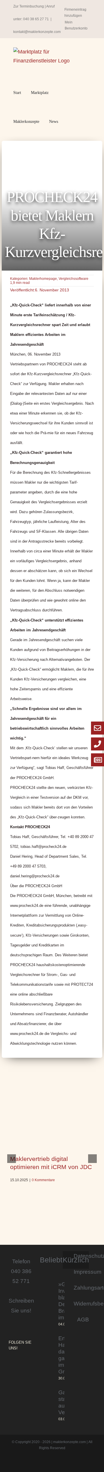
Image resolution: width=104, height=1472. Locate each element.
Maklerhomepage (43, 279)
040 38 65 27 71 (36, 19)
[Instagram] (10, 1363)
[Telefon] (97, 743)
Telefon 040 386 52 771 (21, 1271)
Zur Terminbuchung (28, 6)
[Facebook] (18, 1363)
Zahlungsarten (83, 1287)
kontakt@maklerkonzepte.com (37, 32)
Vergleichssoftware (73, 279)
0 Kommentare (43, 1180)
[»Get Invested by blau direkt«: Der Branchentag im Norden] (47, 1304)
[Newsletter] (97, 759)
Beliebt (51, 1260)
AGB (83, 1319)
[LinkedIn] (26, 1363)
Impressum (83, 1271)
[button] (69, 121)
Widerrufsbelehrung (83, 1303)
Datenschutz (83, 1256)
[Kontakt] (97, 728)
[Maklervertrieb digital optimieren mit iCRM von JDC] (51, 1119)
